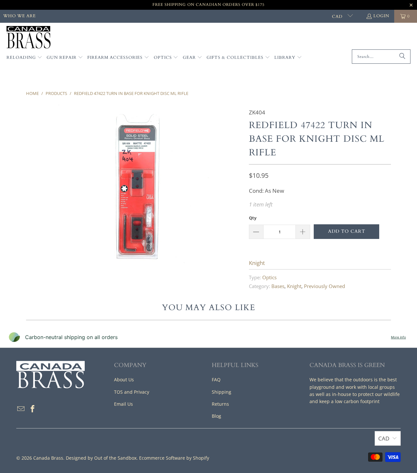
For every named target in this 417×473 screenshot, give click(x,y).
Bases (277, 286)
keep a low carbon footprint (349, 401)
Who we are (19, 16)
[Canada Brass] (28, 37)
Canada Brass (48, 458)
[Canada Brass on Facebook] (33, 409)
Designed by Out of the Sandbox (101, 458)
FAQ (216, 379)
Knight (257, 263)
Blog (216, 416)
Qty (252, 218)
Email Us (123, 404)
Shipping (221, 392)
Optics (269, 277)
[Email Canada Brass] (21, 409)
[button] (24, 57)
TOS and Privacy (131, 392)
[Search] (402, 56)
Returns (220, 404)
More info (398, 337)
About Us (124, 379)
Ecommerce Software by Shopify (174, 458)
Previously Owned (324, 286)
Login (381, 16)
